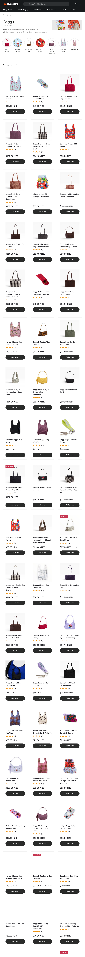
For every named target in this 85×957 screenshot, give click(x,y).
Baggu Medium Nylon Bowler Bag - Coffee (13, 636)
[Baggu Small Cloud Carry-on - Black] (70, 670)
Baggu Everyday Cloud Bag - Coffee (68, 293)
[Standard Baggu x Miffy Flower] (70, 131)
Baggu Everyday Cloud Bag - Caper (68, 343)
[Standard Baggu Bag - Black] (15, 427)
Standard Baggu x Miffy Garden (14, 97)
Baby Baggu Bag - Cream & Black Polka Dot (42, 731)
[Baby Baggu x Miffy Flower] (15, 525)
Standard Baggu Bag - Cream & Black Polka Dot (69, 925)
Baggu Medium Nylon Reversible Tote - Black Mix (69, 490)
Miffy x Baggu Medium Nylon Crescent (14, 779)
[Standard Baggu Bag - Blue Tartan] (15, 718)
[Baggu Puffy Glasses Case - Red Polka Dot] (42, 279)
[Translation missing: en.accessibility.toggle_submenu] (13, 10)
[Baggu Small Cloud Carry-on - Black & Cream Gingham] (15, 279)
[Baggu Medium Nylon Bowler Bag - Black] (15, 475)
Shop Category (22, 10)
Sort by (6, 65)
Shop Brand (7, 10)
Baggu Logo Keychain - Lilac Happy (42, 684)
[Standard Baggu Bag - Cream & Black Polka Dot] (70, 911)
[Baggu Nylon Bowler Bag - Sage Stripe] (42, 863)
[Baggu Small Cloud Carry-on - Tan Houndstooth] (15, 181)
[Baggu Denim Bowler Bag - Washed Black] (42, 231)
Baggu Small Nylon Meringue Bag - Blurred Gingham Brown (42, 540)
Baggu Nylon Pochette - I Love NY (42, 488)
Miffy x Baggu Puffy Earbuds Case (67, 827)
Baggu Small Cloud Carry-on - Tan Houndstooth (12, 196)
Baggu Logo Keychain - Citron (69, 441)
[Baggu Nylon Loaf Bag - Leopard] (42, 329)
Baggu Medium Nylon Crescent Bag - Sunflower (41, 392)
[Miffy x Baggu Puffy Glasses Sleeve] (42, 83)
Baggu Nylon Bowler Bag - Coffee (15, 245)
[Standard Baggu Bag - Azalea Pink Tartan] (42, 765)
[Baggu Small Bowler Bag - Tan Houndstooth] (70, 181)
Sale (73, 10)
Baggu (10, 15)
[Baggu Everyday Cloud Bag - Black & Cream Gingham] (42, 131)
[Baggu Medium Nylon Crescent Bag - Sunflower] (42, 377)
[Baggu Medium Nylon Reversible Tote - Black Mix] (70, 475)
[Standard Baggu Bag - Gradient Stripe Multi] (15, 863)
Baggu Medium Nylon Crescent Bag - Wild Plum (41, 828)
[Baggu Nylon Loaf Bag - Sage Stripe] (70, 525)
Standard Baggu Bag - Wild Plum (41, 441)
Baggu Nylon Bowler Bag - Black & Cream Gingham (15, 587)
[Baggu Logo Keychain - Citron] (70, 427)
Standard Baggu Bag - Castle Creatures (14, 343)
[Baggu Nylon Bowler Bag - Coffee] (15, 231)
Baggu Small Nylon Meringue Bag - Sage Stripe (13, 392)
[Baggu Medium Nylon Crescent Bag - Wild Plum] (42, 813)
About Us (63, 10)
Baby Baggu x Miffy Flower (13, 538)
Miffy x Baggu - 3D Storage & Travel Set (41, 195)
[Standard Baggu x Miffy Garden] (15, 83)
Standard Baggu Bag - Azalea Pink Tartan (41, 779)
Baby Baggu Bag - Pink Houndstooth (69, 877)
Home (5, 15)
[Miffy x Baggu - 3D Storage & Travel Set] (42, 181)
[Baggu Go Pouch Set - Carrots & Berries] (70, 718)
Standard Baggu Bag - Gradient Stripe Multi (14, 877)
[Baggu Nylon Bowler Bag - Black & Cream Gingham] (15, 572)
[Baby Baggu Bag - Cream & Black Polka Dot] (42, 718)
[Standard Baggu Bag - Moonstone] (42, 572)
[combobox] (46, 4)
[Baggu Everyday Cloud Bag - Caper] (70, 329)
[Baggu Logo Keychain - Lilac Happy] (42, 670)
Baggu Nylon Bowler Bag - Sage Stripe (42, 877)
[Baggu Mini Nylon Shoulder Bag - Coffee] (70, 231)
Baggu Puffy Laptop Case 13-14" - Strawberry (40, 926)
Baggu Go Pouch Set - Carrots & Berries (68, 731)
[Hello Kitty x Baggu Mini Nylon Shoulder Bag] (70, 622)
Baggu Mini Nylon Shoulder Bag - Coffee (68, 245)
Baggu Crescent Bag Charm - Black (13, 684)
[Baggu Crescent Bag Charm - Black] (15, 670)
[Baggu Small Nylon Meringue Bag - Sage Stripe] (15, 377)
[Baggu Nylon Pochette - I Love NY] (42, 475)
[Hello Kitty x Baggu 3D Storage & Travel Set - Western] (70, 765)
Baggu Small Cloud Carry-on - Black (67, 684)
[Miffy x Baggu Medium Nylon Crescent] (15, 765)
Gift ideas (50, 10)
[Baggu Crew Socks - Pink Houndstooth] (15, 911)
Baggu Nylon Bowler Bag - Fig (69, 586)
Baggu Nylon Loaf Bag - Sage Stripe (69, 538)
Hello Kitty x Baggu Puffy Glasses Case (15, 827)
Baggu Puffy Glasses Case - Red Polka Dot (41, 293)
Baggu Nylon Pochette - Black (69, 391)
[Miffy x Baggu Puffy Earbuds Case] (70, 813)
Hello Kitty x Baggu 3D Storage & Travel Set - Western (69, 780)
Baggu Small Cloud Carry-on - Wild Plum (13, 145)
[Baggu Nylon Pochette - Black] (70, 377)
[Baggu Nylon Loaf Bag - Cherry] (42, 622)
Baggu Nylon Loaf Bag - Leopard (42, 343)
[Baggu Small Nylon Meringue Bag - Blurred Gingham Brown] (42, 525)
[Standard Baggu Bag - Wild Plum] (42, 427)
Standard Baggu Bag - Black (14, 441)
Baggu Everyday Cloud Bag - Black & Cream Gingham (41, 146)
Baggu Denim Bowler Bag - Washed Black (41, 245)
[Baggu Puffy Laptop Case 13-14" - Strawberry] (42, 911)
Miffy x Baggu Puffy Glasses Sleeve (40, 97)
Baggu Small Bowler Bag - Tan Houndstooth (69, 195)
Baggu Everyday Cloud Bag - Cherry (68, 97)
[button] (80, 4)
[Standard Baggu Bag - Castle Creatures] (15, 329)
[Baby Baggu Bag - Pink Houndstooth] (70, 863)
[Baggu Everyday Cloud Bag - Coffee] (70, 279)
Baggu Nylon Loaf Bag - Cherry (42, 636)
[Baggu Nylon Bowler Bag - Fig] (70, 572)
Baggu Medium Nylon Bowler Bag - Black (13, 488)
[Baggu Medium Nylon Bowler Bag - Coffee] (15, 622)
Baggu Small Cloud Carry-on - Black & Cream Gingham (12, 294)
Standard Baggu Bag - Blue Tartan (14, 731)
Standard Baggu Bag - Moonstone (41, 586)
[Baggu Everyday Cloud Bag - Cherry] (70, 83)
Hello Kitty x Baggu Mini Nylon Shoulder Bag (69, 636)
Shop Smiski (37, 10)
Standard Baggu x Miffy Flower (69, 145)
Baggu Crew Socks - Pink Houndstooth (15, 925)
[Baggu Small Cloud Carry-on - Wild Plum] (15, 131)
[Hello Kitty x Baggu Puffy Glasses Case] (15, 813)
